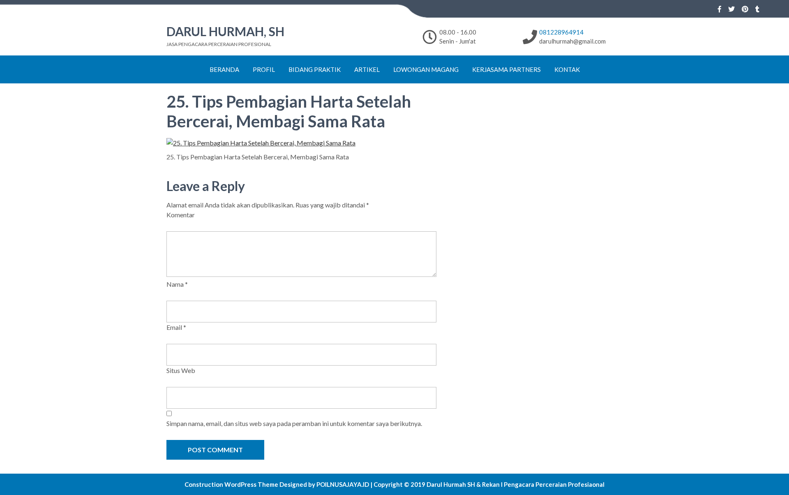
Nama (177, 284)
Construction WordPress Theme (231, 484)
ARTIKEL (367, 69)
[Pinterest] (745, 9)
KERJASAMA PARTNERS (506, 69)
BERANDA (224, 69)
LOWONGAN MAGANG (426, 69)
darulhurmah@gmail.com (572, 41)
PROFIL (264, 69)
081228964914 (561, 32)
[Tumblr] (757, 9)
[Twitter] (731, 9)
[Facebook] (719, 9)
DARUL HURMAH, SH (225, 31)
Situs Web (180, 370)
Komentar (180, 215)
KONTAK (567, 69)
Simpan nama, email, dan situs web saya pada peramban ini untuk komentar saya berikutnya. (294, 423)
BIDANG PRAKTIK (314, 69)
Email (176, 327)
